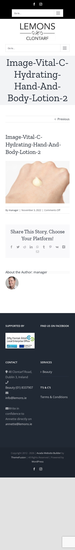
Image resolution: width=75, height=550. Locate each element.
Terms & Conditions (54, 397)
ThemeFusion (18, 457)
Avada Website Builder (49, 453)
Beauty (47, 372)
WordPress (38, 461)
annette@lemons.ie (18, 424)
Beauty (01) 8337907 (19, 388)
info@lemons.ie (16, 398)
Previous (64, 119)
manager (13, 210)
